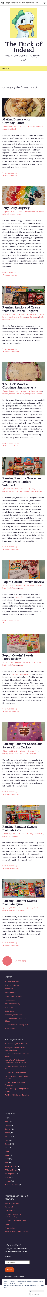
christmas (34, 391)
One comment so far (12, 446)
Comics (7, 1125)
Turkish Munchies (36, 491)
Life (6, 1148)
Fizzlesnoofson (10, 992)
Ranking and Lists (11, 1166)
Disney (7, 1133)
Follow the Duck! (13, 1244)
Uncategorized (10, 1174)
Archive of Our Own (12, 1203)
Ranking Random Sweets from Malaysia (19, 902)
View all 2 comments (12, 351)
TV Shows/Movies (11, 1170)
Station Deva (9, 1011)
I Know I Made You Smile (13, 996)
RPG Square (9, 1007)
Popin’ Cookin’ (7, 588)
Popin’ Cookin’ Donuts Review (23, 582)
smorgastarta (30, 394)
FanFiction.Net (10, 1211)
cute (27, 585)
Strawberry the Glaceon (13, 1015)
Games (7, 1144)
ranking (13, 214)
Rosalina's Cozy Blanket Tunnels (16, 1044)
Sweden (39, 394)
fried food (12, 129)
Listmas (7, 1151)
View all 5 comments (12, 945)
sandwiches (20, 394)
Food (23, 126)
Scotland (23, 317)
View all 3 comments (12, 549)
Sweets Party (20, 597)
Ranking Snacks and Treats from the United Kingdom (21, 309)
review (15, 588)
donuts (4, 129)
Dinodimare (9, 989)
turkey (26, 491)
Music (7, 1159)
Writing (7, 1177)
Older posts (16, 960)
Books (7, 1121)
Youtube (8, 1181)
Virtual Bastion (10, 1028)
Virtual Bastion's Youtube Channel (17, 1232)
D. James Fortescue (12, 985)
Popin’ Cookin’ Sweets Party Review (17, 657)
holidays (5, 394)
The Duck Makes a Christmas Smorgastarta (19, 385)
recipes (12, 394)
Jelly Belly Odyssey (15, 208)
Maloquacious (10, 1000)
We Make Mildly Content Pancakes (17, 1095)
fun (36, 585)
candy (28, 211)
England (31, 314)
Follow (9, 1270)
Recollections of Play (12, 1004)
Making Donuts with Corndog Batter (16, 121)
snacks (29, 317)
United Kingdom (8, 319)
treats (19, 214)
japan (40, 585)
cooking (33, 126)
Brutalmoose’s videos (20, 674)
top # (16, 491)
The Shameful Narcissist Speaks (16, 1025)
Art (6, 1118)
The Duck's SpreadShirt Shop (15, 1220)
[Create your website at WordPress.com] (23, 2)
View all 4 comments (12, 868)
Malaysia (5, 910)
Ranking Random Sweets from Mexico (19, 828)
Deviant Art (9, 1207)
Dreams (7, 1136)
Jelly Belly (6, 214)
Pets (6, 1162)
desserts (39, 126)
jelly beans (40, 211)
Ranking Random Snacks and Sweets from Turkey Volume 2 (22, 482)
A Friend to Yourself (12, 981)
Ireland (10, 317)
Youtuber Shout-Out (12, 1185)
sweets (35, 317)
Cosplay (8, 1129)
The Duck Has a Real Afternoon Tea (17, 1072)
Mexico (41, 834)
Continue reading (10, 173)
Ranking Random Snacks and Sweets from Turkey (22, 745)
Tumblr (7, 1224)
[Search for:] (42, 68)
